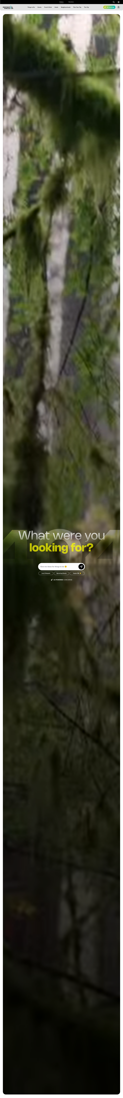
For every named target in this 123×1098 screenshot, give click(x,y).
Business (71, 2)
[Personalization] (118, 7)
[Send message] (81, 567)
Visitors (61, 2)
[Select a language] (119, 2)
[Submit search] (114, 2)
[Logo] (8, 7)
